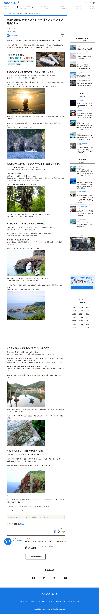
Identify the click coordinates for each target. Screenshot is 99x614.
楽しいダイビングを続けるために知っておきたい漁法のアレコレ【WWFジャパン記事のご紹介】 (84, 66)
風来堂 (22, 524)
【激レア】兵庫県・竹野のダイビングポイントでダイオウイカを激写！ (84, 85)
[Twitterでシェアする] (59, 532)
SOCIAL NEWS (79, 45)
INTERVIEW (79, 110)
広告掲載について (60, 601)
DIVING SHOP (79, 133)
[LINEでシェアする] (63, 532)
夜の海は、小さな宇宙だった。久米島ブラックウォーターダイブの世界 (84, 105)
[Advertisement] (36, 332)
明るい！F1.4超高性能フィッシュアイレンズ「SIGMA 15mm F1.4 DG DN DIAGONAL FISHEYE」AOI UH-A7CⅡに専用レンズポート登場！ (84, 199)
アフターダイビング (12, 29)
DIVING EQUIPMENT (81, 143)
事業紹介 (41, 601)
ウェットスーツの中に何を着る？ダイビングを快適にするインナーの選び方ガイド (84, 224)
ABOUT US (23, 601)
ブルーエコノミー (47, 8)
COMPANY (33, 601)
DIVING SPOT (87, 80)
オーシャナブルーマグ (25, 8)
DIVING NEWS (79, 80)
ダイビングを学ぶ (92, 8)
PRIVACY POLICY (73, 601)
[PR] (82, 250)
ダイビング (6, 8)
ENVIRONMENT (80, 53)
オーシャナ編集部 (14, 35)
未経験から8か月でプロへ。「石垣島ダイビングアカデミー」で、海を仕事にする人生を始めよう (84, 137)
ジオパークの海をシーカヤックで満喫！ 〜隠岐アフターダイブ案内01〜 (29, 517)
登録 (82, 287)
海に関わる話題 (64, 8)
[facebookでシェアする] (55, 532)
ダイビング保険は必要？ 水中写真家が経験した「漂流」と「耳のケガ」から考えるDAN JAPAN (84, 115)
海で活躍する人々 (77, 8)
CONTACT (50, 601)
